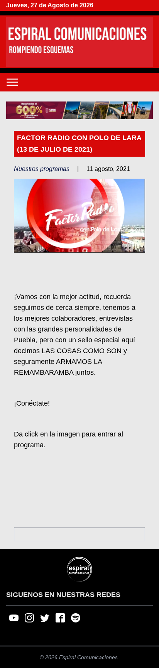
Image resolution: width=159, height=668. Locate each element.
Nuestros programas (41, 169)
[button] (79, 110)
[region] (79, 110)
